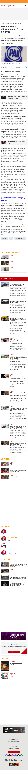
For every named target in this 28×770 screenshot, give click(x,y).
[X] (9, 755)
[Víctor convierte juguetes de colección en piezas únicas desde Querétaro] (5, 326)
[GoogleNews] (15, 755)
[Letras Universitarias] (4, 545)
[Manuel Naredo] (4, 553)
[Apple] (18, 755)
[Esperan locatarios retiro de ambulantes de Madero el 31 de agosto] (5, 571)
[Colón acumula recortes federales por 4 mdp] (5, 397)
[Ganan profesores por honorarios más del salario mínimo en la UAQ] (5, 577)
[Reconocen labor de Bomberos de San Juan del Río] (5, 307)
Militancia (4, 238)
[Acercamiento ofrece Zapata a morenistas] (5, 269)
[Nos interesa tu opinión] (14, 730)
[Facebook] (6, 755)
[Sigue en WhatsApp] (23, 67)
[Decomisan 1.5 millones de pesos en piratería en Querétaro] (5, 431)
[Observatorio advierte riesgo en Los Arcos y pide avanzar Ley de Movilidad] (5, 564)
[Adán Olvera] (4, 531)
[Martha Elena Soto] (4, 538)
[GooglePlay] (21, 755)
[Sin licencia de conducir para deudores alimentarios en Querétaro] (5, 381)
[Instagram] (12, 755)
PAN (11, 238)
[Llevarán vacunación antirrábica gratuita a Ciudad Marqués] (5, 290)
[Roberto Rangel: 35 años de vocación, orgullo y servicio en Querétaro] (5, 345)
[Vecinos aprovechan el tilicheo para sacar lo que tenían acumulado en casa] (5, 414)
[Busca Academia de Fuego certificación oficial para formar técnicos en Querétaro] (5, 583)
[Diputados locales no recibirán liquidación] (5, 257)
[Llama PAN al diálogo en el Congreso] (5, 263)
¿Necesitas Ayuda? (14, 752)
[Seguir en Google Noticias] (26, 67)
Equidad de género (20, 238)
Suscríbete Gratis (14, 652)
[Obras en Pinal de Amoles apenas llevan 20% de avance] (5, 448)
